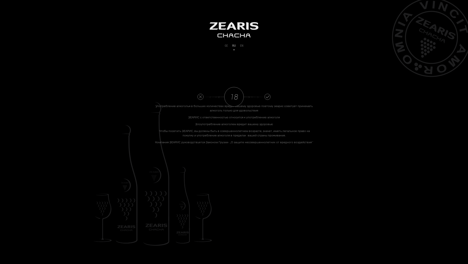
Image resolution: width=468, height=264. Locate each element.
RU (234, 45)
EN (241, 45)
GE (226, 45)
